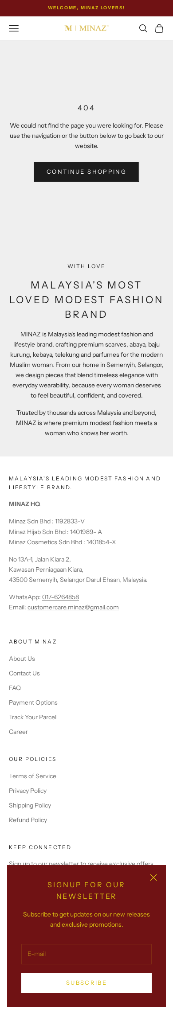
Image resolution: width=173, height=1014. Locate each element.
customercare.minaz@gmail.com (73, 607)
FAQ (15, 688)
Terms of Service (32, 776)
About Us (22, 659)
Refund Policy (28, 820)
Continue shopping (86, 171)
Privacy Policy (28, 791)
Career (18, 732)
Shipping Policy (30, 805)
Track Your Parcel (32, 717)
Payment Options (33, 702)
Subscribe (86, 982)
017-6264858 (60, 597)
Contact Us (24, 673)
